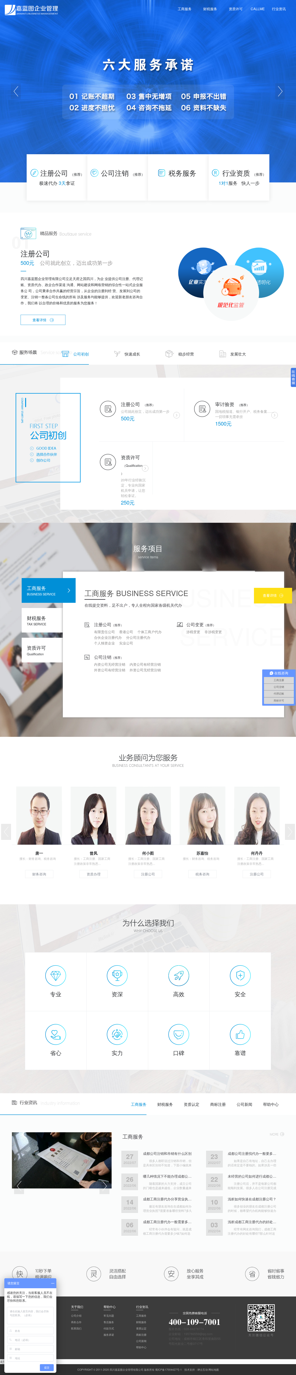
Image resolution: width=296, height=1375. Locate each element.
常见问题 (109, 1315)
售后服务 (109, 1322)
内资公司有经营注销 (145, 664)
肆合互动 (202, 1369)
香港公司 (126, 631)
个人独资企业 (104, 643)
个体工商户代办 (149, 631)
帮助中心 (271, 1104)
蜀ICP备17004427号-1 (168, 1369)
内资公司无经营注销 (109, 664)
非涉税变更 (213, 631)
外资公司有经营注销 (109, 669)
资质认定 (191, 1104)
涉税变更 (193, 631)
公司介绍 (76, 1315)
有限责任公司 (104, 631)
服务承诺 (109, 1334)
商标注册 (218, 1104)
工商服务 (138, 1104)
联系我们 (76, 1328)
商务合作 (76, 1322)
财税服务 (165, 1104)
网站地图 (213, 1369)
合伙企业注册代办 (108, 637)
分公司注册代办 (138, 637)
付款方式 (109, 1328)
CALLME (258, 8)
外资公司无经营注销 (145, 669)
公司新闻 (244, 1104)
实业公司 (126, 643)
